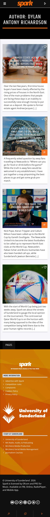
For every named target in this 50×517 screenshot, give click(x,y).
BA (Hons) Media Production (17, 446)
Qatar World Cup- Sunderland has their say (25, 283)
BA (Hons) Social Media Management (21, 449)
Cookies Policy (11, 391)
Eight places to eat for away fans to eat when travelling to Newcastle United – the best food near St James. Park (25, 134)
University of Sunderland (16, 439)
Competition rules (13, 384)
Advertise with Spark (14, 381)
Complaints (10, 387)
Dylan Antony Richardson (25, 20)
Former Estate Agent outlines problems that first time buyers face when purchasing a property (25, 62)
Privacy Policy (11, 394)
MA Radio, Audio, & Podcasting (19, 442)
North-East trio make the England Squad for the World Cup (25, 207)
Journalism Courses (14, 452)
